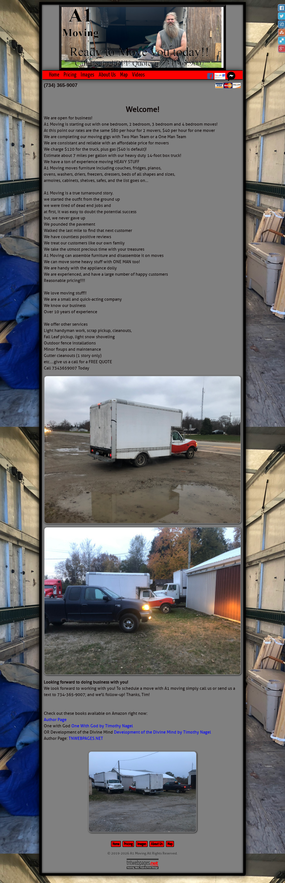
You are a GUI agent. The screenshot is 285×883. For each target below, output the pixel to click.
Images (88, 75)
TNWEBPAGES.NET (86, 738)
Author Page (55, 719)
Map (124, 75)
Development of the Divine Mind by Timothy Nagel (162, 732)
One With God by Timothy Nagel (102, 726)
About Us (107, 75)
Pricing (70, 75)
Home (54, 75)
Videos (138, 75)
